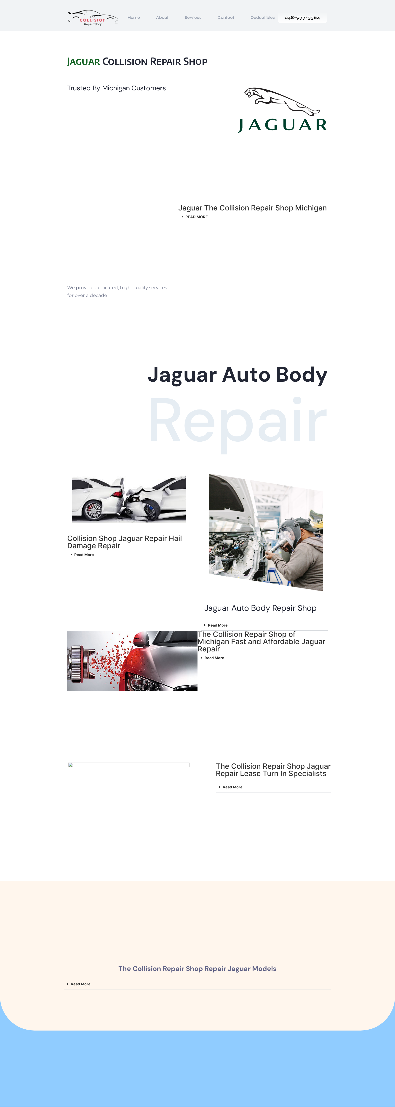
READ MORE (196, 217)
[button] (253, 217)
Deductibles (263, 17)
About (162, 17)
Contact (226, 17)
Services (193, 17)
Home (134, 17)
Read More (84, 554)
